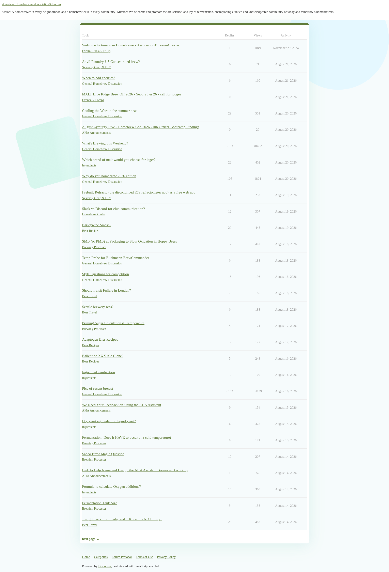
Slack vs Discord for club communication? (113, 209)
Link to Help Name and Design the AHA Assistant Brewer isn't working (135, 470)
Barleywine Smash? (96, 225)
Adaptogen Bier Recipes (100, 339)
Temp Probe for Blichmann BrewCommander (115, 258)
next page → (90, 539)
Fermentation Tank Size (99, 503)
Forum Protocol (122, 557)
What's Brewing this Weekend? (105, 143)
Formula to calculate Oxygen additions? (111, 486)
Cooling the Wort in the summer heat (109, 111)
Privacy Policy (166, 557)
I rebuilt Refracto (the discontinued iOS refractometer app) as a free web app (138, 192)
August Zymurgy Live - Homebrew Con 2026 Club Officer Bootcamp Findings (140, 127)
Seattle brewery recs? (97, 307)
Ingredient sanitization (98, 372)
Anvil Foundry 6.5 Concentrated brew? (111, 62)
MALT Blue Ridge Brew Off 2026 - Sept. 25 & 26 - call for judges (131, 94)
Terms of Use (144, 557)
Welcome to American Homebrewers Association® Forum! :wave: (131, 45)
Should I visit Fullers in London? (106, 290)
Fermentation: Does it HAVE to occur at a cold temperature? (126, 437)
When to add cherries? (98, 78)
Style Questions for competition (105, 274)
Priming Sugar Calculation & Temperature (113, 323)
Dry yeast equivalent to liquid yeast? (109, 421)
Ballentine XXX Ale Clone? (102, 356)
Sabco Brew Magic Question (103, 454)
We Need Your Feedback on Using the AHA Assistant (121, 405)
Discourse (104, 566)
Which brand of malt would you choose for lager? (119, 160)
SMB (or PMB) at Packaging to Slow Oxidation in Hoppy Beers (129, 241)
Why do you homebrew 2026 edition (109, 176)
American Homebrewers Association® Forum (31, 4)
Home (86, 557)
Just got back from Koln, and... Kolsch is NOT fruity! (122, 519)
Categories (101, 557)
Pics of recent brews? (97, 388)
